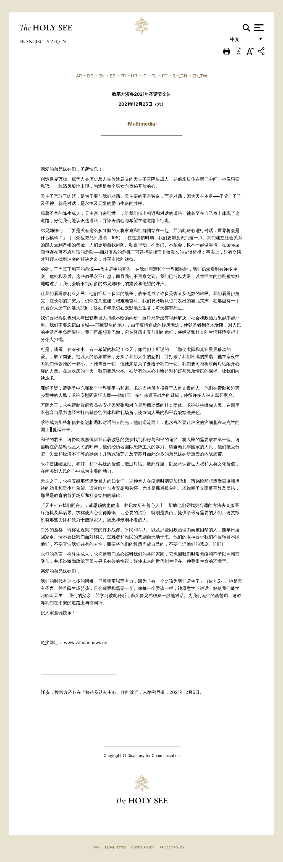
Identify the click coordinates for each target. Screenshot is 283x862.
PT (164, 76)
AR (79, 76)
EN (101, 76)
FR (123, 76)
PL (154, 76)
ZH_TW (199, 76)
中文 (242, 41)
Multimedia (141, 124)
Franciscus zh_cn (42, 41)
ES (112, 76)
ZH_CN (180, 76)
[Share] (262, 52)
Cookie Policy (142, 847)
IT (144, 76)
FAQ (96, 847)
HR (134, 76)
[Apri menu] (258, 27)
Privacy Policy (172, 847)
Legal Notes (115, 847)
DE (90, 76)
